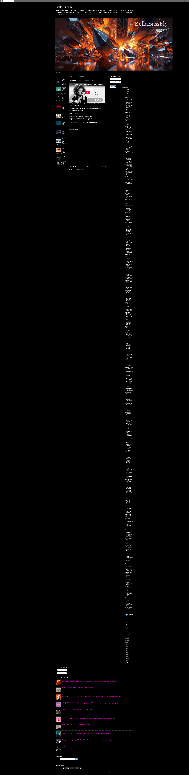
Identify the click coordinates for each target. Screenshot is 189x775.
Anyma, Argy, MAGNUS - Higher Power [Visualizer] (128, 419)
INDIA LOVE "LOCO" (67, 717)
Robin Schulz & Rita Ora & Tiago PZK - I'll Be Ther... (128, 452)
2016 (125, 650)
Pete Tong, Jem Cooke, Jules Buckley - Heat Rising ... (128, 414)
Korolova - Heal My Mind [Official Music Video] (128, 603)
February (127, 634)
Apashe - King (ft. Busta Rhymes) (128, 197)
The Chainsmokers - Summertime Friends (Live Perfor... (128, 593)
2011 (125, 660)
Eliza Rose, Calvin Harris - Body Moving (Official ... (129, 178)
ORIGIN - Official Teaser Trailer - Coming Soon (128, 133)
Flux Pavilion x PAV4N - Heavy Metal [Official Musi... (129, 588)
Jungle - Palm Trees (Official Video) (129, 278)
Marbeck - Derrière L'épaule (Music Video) (71, 680)
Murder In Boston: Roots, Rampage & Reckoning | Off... (129, 201)
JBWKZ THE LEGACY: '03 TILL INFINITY (129, 520)
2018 (125, 646)
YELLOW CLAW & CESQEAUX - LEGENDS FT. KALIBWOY (75, 739)
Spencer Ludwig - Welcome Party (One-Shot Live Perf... (128, 282)
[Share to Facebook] (94, 122)
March (126, 632)
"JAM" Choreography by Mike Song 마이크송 (128, 328)
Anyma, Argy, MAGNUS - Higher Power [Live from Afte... (128, 463)
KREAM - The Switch (128, 448)
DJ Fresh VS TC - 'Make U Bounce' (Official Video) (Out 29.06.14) (75, 732)
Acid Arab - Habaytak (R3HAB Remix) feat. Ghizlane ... (128, 247)
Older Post (103, 166)
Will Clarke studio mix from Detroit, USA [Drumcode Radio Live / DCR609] (78, 709)
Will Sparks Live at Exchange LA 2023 (129, 497)
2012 (125, 658)
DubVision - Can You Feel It (128, 445)
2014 (125, 654)
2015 (125, 652)
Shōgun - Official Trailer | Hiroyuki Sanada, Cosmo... (128, 541)
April (126, 630)
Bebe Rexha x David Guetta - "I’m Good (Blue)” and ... (128, 298)
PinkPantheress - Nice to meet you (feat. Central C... (129, 394)
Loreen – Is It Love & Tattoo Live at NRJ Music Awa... (129, 189)
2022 (125, 638)
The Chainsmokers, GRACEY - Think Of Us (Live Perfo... (129, 486)
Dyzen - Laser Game (128, 194)
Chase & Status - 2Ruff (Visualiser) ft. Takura (128, 359)
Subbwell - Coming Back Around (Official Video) (129, 128)
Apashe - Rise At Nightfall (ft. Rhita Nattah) (128, 158)
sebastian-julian (98, 772)
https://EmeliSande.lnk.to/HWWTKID (78, 110)
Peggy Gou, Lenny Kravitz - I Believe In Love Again (128, 481)
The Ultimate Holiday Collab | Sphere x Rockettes (129, 153)
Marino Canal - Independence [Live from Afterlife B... (128, 214)
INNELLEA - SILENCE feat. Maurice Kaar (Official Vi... (128, 425)
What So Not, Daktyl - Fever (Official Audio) (129, 569)
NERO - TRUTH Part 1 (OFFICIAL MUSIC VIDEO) (128, 525)
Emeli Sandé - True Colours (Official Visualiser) (129, 339)
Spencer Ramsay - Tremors (128, 573)
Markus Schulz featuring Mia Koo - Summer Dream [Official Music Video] (77, 687)
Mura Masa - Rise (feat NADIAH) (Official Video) (129, 309)
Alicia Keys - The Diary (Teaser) (128, 162)
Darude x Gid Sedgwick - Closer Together (128, 255)
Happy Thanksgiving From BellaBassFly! (128, 240)
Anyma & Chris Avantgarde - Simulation (128, 219)
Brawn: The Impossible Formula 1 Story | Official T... (129, 582)
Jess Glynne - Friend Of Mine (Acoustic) (128, 435)
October (127, 618)
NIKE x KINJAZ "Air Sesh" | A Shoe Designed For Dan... (128, 399)
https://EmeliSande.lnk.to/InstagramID (84, 116)
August (126, 622)
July (126, 624)
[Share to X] (93, 122)
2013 (125, 656)
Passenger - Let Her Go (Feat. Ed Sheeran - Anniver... (129, 440)
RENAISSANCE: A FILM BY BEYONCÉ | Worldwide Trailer (128, 384)
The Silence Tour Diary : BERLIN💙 (129, 614)
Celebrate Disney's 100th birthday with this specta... (128, 147)
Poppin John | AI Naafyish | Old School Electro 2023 (128, 405)
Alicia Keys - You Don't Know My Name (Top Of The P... (129, 173)
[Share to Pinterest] (96, 122)
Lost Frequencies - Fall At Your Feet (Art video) (129, 389)
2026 (125, 89)
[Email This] (90, 122)
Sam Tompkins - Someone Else (128, 561)
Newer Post (72, 166)
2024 (125, 93)
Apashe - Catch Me (129, 205)
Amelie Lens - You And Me (129, 265)
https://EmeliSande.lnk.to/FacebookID (83, 118)
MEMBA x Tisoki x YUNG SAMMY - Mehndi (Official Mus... (129, 115)
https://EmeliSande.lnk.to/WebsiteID (82, 115)
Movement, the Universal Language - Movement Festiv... (128, 122)
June (126, 626)
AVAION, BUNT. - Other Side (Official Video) (129, 106)
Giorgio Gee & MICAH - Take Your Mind (128, 515)
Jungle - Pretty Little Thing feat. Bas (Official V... (129, 143)
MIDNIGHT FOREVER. (128, 409)
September (127, 620)
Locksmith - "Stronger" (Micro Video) (128, 313)
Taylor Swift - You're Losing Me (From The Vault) (128, 184)
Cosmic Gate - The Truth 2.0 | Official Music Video (128, 502)
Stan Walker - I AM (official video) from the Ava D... (128, 137)
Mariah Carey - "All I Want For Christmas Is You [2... (128, 304)
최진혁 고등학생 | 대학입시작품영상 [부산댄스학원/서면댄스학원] (129, 167)
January (127, 636)
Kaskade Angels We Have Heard (128, 110)
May (126, 628)
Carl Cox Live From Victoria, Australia (128, 354)
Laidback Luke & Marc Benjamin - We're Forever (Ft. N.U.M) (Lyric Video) (77, 702)
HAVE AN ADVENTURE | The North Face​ (128, 378)
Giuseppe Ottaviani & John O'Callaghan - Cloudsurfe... (129, 373)
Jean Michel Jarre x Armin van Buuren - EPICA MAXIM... (129, 260)
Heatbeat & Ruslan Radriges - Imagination (129, 531)
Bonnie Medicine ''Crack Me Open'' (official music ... (128, 269)
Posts (112, 79)
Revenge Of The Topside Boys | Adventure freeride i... (128, 349)
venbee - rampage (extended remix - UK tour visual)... (129, 224)
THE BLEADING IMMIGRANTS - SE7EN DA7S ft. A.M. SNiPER (76, 724)
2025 (125, 91)
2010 (125, 662)
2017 (125, 648)
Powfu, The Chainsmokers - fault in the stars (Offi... (128, 430)
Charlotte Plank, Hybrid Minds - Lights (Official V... (128, 551)
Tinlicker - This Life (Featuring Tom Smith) (128, 102)
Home (88, 166)
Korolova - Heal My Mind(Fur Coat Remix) (128, 546)
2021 (125, 640)
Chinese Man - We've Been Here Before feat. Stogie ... (128, 577)
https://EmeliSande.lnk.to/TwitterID (82, 119)
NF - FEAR (64, 746)
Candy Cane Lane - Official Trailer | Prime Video (129, 507)
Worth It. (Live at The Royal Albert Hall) (128, 457)
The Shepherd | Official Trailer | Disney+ (128, 599)
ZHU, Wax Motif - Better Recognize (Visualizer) (128, 343)
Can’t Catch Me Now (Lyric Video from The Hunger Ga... (129, 492)
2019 (125, 644)
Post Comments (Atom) (80, 169)
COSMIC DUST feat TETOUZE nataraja (128, 287)
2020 (125, 642)
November (127, 99)
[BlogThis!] (91, 122)
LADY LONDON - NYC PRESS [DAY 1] (129, 318)
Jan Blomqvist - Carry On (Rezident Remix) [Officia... (128, 293)
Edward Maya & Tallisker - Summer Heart (128, 274)
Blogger (109, 772)
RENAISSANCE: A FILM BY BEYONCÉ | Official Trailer (128, 229)
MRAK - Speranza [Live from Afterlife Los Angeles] (128, 208)
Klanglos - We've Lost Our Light (128, 252)
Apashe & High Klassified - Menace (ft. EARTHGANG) (129, 235)
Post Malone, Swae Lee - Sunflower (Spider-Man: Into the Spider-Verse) (77, 695)
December (127, 97)
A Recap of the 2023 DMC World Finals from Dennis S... (129, 333)
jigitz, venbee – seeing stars (64, 115)
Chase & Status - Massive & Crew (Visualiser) (129, 364)
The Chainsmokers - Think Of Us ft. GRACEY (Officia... (129, 609)
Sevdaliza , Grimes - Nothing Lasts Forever (129, 368)
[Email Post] (88, 122)
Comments (113, 81)
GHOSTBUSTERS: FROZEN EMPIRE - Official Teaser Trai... (129, 475)
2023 (125, 95)
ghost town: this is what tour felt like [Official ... (128, 565)
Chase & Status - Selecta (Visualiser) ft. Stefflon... (128, 468)
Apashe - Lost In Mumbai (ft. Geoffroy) (128, 511)
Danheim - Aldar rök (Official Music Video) (128, 535)
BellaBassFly (64, 7)
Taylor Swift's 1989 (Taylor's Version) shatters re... (129, 556)
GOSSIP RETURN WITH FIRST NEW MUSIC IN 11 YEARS (129, 322)
